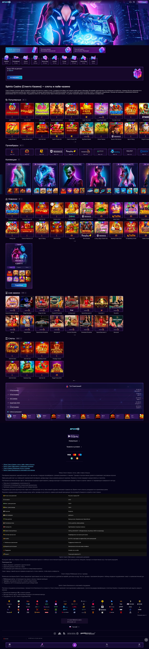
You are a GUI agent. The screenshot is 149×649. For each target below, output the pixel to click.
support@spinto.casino (75, 620)
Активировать (14, 77)
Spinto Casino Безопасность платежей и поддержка (19, 470)
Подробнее (19, 285)
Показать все (141, 615)
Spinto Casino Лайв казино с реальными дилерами (18, 466)
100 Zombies (13, 398)
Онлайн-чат (72, 622)
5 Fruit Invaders (14, 390)
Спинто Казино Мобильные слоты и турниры (16, 468)
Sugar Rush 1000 (15, 403)
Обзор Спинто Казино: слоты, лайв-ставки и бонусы (18, 464)
